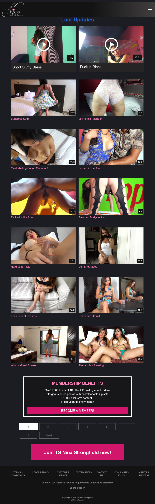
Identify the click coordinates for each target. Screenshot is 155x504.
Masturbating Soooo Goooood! (29, 168)
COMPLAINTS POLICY (121, 474)
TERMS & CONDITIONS (18, 474)
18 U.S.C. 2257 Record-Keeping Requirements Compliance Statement (77, 482)
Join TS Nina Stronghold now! (77, 452)
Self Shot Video (88, 266)
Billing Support (77, 487)
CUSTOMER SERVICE (63, 474)
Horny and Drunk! (89, 316)
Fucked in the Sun (22, 217)
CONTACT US (102, 474)
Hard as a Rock (20, 266)
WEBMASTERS (84, 472)
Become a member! (77, 410)
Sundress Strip (20, 118)
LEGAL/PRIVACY (40, 472)
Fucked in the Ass (89, 168)
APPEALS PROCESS (144, 474)
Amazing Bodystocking (92, 217)
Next (49, 435)
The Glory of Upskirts (24, 316)
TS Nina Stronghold (85, 497)
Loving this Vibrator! (91, 118)
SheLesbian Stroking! (91, 365)
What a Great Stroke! (23, 365)
